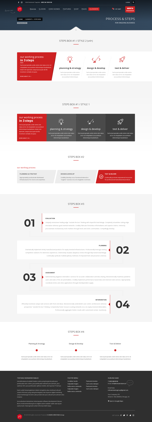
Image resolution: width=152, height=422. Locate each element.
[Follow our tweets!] (124, 415)
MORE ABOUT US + (25, 76)
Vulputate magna (73, 384)
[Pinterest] (127, 415)
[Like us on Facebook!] (121, 415)
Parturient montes (92, 381)
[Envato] (130, 415)
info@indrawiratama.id (119, 383)
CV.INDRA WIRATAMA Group (55, 415)
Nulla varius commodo (74, 386)
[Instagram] (21, 2)
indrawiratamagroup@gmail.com (118, 390)
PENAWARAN (130, 9)
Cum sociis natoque (92, 384)
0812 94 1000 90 (46, 2)
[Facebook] (18, 2)
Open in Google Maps (116, 401)
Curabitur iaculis (73, 381)
